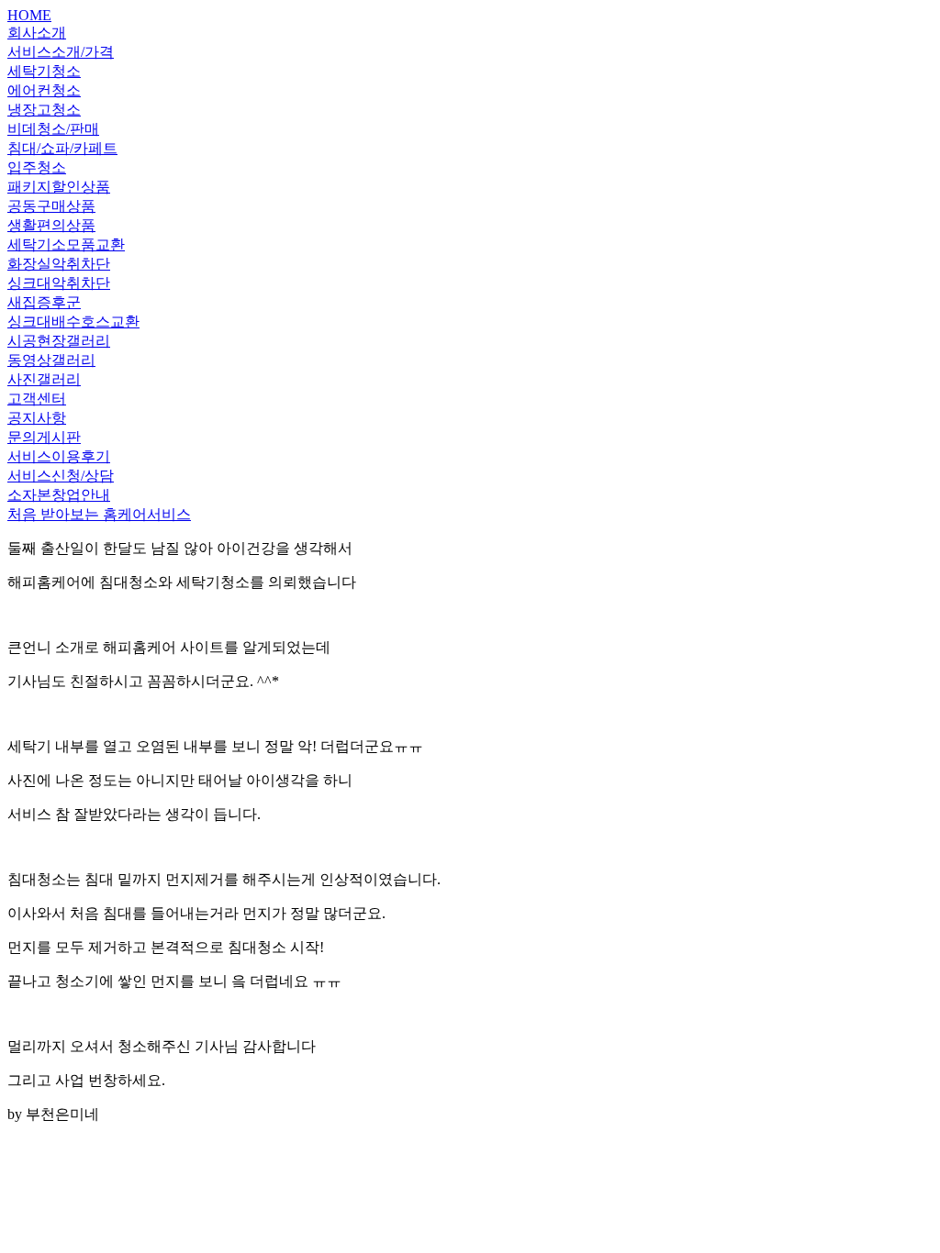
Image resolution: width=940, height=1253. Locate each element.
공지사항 (36, 418)
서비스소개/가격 (60, 52)
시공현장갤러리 (58, 341)
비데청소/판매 (53, 129)
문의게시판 (44, 437)
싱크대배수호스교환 (73, 321)
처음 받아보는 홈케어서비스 (99, 514)
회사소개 (36, 32)
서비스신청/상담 (60, 475)
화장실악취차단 (58, 264)
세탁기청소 (44, 71)
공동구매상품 (51, 206)
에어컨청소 (44, 90)
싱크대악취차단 (58, 283)
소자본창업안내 (58, 495)
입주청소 (36, 167)
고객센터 (36, 398)
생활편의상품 (51, 225)
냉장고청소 (44, 109)
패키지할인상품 (58, 186)
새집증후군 (44, 302)
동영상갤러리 (51, 360)
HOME (29, 15)
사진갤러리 (44, 379)
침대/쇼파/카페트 (62, 148)
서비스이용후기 (58, 456)
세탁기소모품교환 (66, 244)
